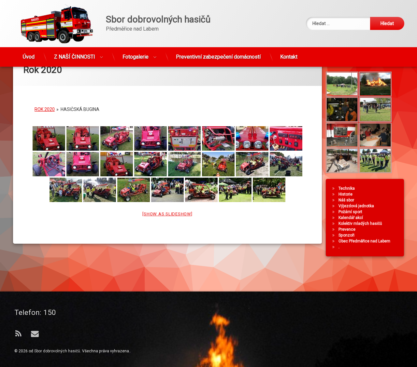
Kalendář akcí (350, 217)
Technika (346, 188)
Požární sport (350, 212)
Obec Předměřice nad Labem (364, 241)
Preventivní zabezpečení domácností (218, 57)
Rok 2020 (45, 109)
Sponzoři (346, 235)
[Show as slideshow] (167, 213)
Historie (345, 194)
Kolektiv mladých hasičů (360, 223)
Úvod (29, 57)
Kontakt (288, 57)
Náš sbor (346, 200)
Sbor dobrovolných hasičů (57, 351)
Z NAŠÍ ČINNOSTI (74, 57)
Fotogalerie (135, 57)
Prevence (346, 229)
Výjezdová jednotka (356, 206)
